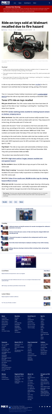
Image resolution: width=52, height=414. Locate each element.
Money (4, 374)
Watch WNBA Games (45, 393)
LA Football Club (44, 332)
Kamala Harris (44, 352)
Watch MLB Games (45, 382)
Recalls (15, 29)
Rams (42, 318)
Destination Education (6, 360)
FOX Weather (17, 332)
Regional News (19, 374)
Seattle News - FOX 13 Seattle (19, 382)
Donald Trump (44, 347)
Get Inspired (4, 362)
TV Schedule (30, 380)
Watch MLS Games (45, 395)
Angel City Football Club (45, 335)
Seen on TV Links (31, 324)
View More (47, 271)
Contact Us (30, 396)
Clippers (42, 323)
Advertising (30, 385)
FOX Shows (30, 382)
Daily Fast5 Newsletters (30, 359)
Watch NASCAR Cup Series (45, 384)
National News (5, 323)
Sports (43, 316)
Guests (29, 318)
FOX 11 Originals (5, 344)
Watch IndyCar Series (45, 386)
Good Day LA (31, 316)
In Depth (3, 347)
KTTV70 (3, 370)
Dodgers (42, 324)
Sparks (42, 338)
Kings (42, 329)
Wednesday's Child (6, 349)
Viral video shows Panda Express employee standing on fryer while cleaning (28, 242)
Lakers (42, 321)
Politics (3, 329)
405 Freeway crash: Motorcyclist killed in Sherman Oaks (13, 285)
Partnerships (30, 398)
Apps (16, 348)
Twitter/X (30, 352)
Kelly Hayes (5, 29)
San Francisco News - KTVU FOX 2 (19, 376)
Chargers (43, 319)
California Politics (44, 344)
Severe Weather (18, 329)
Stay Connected (32, 342)
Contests (30, 376)
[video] (47, 298)
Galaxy (42, 337)
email (50, 407)
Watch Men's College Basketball (45, 389)
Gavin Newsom (44, 350)
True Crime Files (5, 350)
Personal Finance (5, 379)
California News (5, 319)
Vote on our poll (31, 326)
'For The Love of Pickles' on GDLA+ (9, 302)
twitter (42, 407)
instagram (45, 407)
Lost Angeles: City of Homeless (6, 353)
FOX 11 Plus (30, 394)
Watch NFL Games (45, 377)
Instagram (30, 345)
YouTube (30, 349)
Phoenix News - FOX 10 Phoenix (19, 379)
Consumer (4, 326)
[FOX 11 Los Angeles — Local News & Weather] (6, 3)
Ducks (42, 331)
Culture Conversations (6, 367)
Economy (4, 376)
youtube (47, 407)
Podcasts (30, 357)
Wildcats (42, 327)
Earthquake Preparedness (18, 326)
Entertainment (5, 324)
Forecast (16, 318)
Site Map (29, 399)
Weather (17, 316)
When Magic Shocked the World (6, 358)
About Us (30, 374)
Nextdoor (30, 350)
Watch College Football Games (44, 380)
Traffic (16, 319)
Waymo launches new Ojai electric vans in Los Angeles (13, 273)
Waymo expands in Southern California (10, 296)
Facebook (30, 344)
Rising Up (4, 364)
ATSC (29, 393)
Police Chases (5, 321)
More (34, 3)
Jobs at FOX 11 (31, 383)
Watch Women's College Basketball (45, 391)
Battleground (43, 354)
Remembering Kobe (6, 369)
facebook (39, 407)
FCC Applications (31, 388)
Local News (5, 271)
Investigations (5, 365)
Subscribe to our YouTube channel (25, 255)
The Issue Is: (4, 345)
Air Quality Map (18, 323)
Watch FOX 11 (19, 342)
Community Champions (4, 355)
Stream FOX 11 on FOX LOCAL (19, 344)
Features (4, 342)
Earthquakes (17, 324)
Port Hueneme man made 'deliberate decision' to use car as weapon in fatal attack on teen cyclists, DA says (21, 280)
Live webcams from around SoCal (19, 351)
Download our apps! (32, 355)
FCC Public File (31, 387)
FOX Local (10, 29)
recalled (38, 84)
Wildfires (16, 330)
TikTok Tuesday (31, 327)
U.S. (11, 202)
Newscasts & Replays (19, 347)
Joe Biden (43, 349)
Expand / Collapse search (49, 3)
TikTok (29, 347)
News (21, 202)
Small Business (5, 377)
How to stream (31, 354)
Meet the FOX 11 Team (31, 378)
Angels (42, 326)
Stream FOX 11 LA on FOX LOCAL (24, 208)
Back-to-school (31, 323)
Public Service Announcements (31, 391)
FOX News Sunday (6, 331)
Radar (16, 321)
